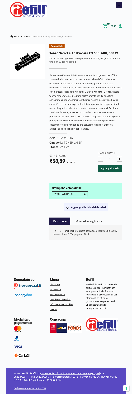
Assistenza (55, 289)
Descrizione (59, 221)
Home (16, 36)
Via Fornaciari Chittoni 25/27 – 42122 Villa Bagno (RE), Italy (71, 373)
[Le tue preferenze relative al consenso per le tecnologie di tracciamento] (126, 388)
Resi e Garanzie (57, 294)
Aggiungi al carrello (109, 168)
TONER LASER (25, 36)
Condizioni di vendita (60, 299)
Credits (53, 309)
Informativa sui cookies (61, 304)
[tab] (59, 221)
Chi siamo (55, 284)
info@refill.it (66, 376)
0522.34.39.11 (21, 376)
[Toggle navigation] (119, 5)
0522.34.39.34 (43, 376)
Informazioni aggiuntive (88, 221)
